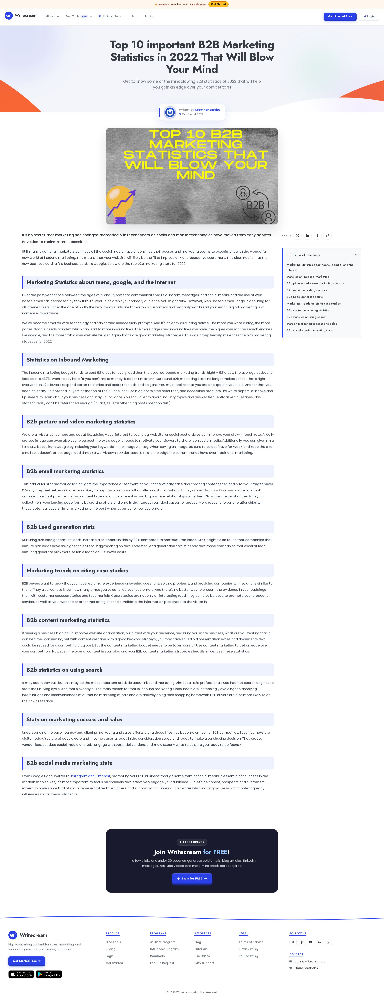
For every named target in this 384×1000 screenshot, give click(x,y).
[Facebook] (301, 942)
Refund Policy (248, 956)
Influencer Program (164, 949)
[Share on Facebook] (318, 236)
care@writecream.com (311, 961)
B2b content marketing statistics (308, 310)
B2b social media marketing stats (309, 330)
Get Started (114, 963)
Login (371, 16)
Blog (135, 16)
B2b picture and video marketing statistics (315, 283)
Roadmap (157, 956)
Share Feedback (306, 968)
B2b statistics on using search (306, 317)
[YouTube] (310, 942)
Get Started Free (340, 16)
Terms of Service (251, 942)
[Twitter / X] (293, 942)
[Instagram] (328, 942)
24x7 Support (204, 963)
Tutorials (200, 949)
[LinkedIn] (319, 942)
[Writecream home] (12, 935)
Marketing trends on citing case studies (314, 303)
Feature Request (162, 963)
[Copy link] (328, 236)
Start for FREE (192, 878)
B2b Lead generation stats (305, 297)
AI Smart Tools (112, 16)
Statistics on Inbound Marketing (308, 277)
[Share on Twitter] (298, 236)
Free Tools (76, 16)
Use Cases (202, 956)
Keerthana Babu (207, 110)
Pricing (149, 16)
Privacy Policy (248, 949)
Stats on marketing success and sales (312, 324)
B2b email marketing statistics (307, 290)
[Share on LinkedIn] (308, 236)
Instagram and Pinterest (90, 776)
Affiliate (50, 16)
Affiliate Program (162, 942)
